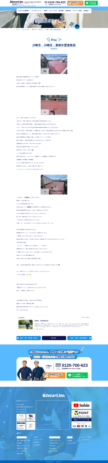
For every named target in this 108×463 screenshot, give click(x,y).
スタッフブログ (53, 10)
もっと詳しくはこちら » (39, 328)
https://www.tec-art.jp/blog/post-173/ (26, 284)
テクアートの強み (77, 10)
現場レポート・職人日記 (37, 29)
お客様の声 (68, 10)
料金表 (45, 10)
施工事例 (61, 10)
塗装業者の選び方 (54, 443)
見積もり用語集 (54, 451)
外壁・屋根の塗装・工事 (23, 440)
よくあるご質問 (71, 443)
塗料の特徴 (52, 445)
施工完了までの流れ (22, 448)
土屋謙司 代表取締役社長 (41, 320)
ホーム (18, 29)
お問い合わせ (85, 439)
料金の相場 (52, 448)
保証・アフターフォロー (23, 445)
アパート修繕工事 (21, 451)
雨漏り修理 (20, 453)
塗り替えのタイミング (55, 440)
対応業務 (19, 443)
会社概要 (70, 440)
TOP (20, 433)
